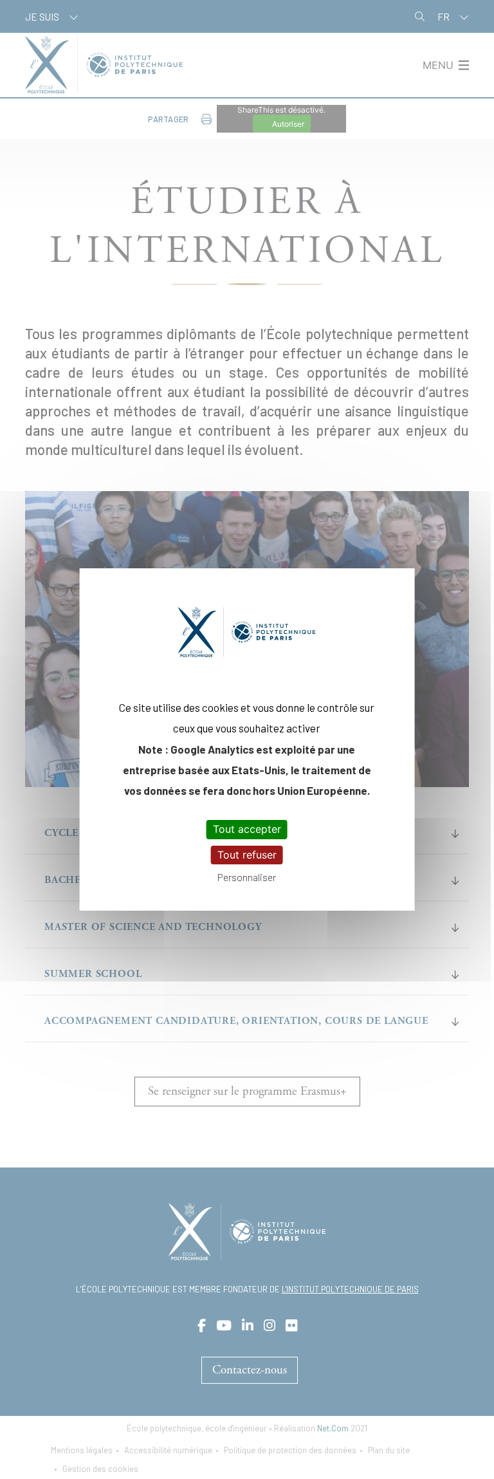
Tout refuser (247, 854)
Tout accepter (247, 829)
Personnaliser (246, 877)
